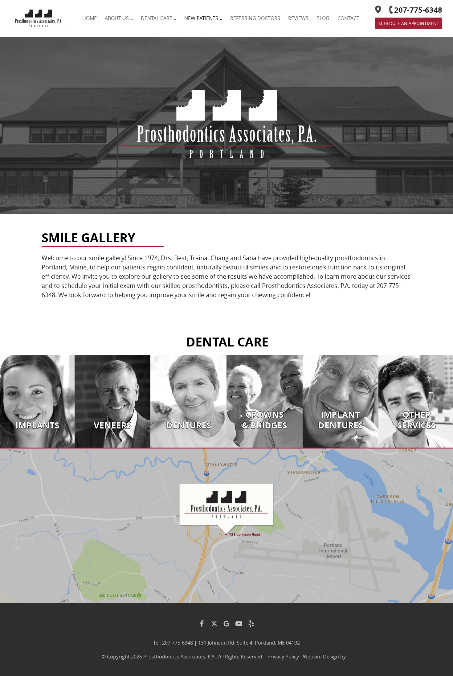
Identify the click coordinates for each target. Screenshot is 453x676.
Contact (348, 18)
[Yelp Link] (251, 623)
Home (89, 18)
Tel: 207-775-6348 (173, 642)
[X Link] (214, 623)
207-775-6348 (418, 10)
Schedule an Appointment (408, 23)
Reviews (298, 18)
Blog (322, 18)
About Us (117, 18)
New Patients (201, 18)
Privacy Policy (283, 656)
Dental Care (156, 18)
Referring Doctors (255, 18)
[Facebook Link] (201, 623)
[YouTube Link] (238, 623)
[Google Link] (226, 623)
